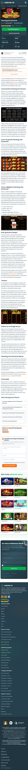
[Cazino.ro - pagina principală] (8, 585)
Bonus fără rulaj (5, 642)
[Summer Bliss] (20, 503)
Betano (3, 608)
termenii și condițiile (16, 565)
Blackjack (3, 711)
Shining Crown (4, 650)
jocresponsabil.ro (22, 744)
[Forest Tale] (20, 481)
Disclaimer (3, 765)
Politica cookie (4, 762)
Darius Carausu (11, 52)
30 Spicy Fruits (9, 376)
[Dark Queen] (20, 527)
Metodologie (4, 754)
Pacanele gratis (5, 673)
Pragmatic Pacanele (6, 691)
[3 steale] (6, 26)
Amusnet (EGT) (8, 23)
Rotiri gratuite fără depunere (8, 637)
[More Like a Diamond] (7, 481)
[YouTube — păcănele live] (2, 597)
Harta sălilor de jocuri (6, 714)
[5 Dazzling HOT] (7, 527)
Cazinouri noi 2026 (5, 699)
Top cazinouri (4, 606)
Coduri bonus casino (6, 639)
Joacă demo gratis (13, 29)
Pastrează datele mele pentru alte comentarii (14, 462)
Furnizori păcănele (5, 704)
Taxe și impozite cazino (7, 701)
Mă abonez (14, 568)
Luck (2, 624)
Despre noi (3, 751)
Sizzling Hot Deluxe (5, 652)
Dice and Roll (4, 665)
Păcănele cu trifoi (5, 675)
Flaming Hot (14, 82)
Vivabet (3, 616)
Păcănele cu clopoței (6, 678)
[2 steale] (4, 26)
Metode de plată (5, 706)
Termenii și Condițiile (19, 737)
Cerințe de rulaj (5, 644)
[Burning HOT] (20, 492)
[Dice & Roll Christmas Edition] (7, 503)
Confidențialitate (5, 757)
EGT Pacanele (4, 688)
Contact (3, 748)
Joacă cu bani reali (14, 33)
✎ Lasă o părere (14, 74)
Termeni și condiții (5, 760)
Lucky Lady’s (4, 655)
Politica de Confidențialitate (14, 738)
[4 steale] (8, 26)
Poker (2, 709)
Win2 (2, 626)
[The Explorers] (20, 516)
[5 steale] (10, 26)
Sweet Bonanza (5, 667)
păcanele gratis (12, 274)
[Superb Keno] (7, 516)
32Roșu (3, 613)
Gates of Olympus (5, 657)
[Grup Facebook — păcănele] (5, 597)
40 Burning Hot (4, 662)
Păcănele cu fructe (6, 685)
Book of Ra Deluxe (5, 660)
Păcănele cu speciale (6, 680)
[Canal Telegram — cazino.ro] (9, 597)
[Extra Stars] (7, 492)
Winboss (3, 621)
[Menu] (25, 2)
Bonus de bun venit (6, 634)
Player (2, 619)
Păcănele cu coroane (6, 683)
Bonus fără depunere (6, 632)
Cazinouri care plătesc (7, 696)
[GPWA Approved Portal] (14, 600)
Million (2, 611)
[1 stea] (2, 26)
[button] (10, 13)
